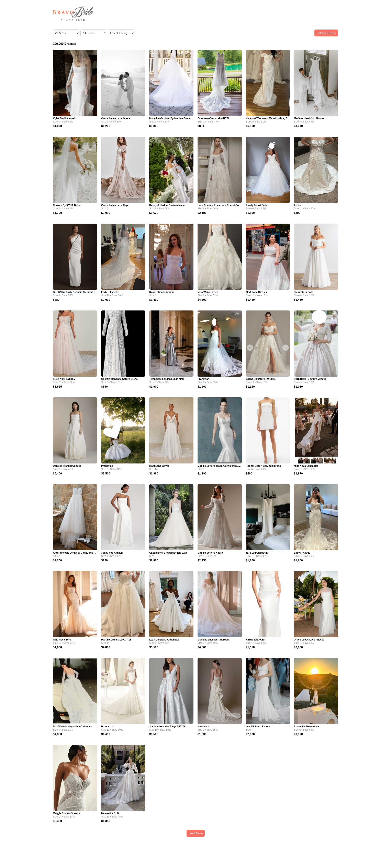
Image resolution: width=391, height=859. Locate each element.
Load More (196, 833)
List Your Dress (326, 33)
